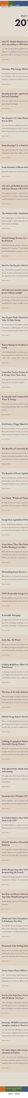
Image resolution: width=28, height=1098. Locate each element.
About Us (10, 1093)
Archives (17, 1093)
